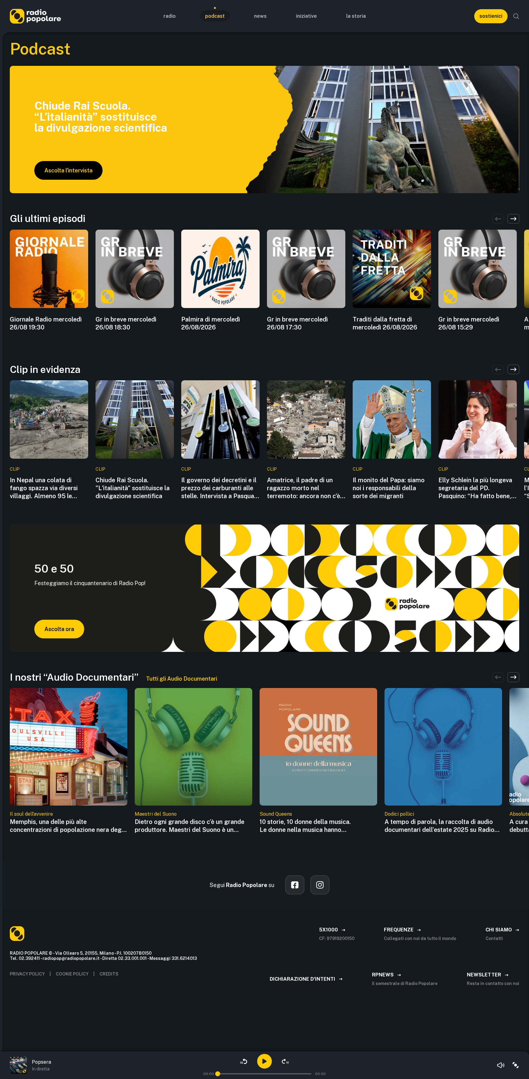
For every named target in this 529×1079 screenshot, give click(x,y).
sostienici (490, 16)
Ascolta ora (59, 629)
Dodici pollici (399, 814)
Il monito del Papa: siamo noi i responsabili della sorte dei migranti (389, 488)
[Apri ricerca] (516, 16)
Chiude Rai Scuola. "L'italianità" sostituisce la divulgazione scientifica (133, 488)
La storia (356, 16)
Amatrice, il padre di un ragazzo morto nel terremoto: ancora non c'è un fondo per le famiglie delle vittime (303, 488)
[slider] (217, 1073)
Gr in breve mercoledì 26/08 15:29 (468, 323)
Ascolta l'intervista (68, 170)
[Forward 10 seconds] (285, 1061)
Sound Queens (276, 814)
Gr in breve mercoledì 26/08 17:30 (297, 323)
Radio (169, 16)
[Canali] (515, 1065)
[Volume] (501, 1065)
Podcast (215, 16)
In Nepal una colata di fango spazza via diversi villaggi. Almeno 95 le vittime (44, 488)
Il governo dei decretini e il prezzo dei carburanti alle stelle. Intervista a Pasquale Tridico (220, 488)
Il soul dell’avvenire (31, 814)
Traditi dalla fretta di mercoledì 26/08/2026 (385, 323)
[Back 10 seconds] (243, 1061)
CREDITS (108, 974)
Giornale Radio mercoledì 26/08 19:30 (46, 323)
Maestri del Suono (156, 814)
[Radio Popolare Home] (35, 16)
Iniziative (306, 16)
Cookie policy (72, 974)
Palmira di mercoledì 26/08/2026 (210, 323)
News (260, 16)
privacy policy (27, 974)
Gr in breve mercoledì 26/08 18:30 (126, 323)
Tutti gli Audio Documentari (181, 678)
